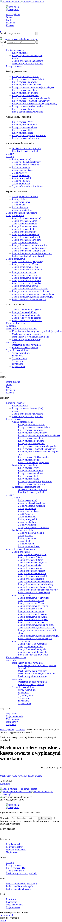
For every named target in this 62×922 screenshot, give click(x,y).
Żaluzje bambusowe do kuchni (26, 280)
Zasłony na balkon (21, 181)
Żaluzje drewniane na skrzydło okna (29, 250)
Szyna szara (17, 361)
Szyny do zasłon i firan (17, 350)
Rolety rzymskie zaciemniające (26, 84)
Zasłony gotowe (19, 172)
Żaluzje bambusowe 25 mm (25, 264)
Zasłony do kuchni (21, 183)
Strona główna (13, 14)
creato (3, 920)
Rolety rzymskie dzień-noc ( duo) (28, 79)
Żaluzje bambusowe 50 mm (25, 267)
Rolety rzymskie (20, 52)
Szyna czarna (18, 366)
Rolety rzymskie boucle (23, 109)
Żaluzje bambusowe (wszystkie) (27, 261)
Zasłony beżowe (20, 207)
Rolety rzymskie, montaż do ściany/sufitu (31, 98)
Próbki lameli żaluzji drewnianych (28, 256)
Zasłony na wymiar (21, 167)
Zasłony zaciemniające (23, 170)
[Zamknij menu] (1, 372)
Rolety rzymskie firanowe (24, 124)
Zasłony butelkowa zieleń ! (25, 196)
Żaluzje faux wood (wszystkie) (26, 309)
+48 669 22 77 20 (11, 1)
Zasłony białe (18, 204)
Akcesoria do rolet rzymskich (26, 487)
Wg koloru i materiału (22, 530)
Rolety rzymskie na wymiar (25, 82)
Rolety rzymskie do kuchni (25, 92)
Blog (8, 20)
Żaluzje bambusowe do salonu (26, 277)
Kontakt (10, 25)
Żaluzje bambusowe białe (24, 272)
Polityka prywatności (16, 849)
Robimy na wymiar (15, 50)
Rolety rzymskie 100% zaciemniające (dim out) (34, 103)
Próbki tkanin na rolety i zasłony (21, 883)
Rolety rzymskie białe (22, 130)
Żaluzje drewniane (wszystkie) (26, 218)
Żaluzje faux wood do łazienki (26, 317)
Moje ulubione (13, 719)
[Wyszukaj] (37, 33)
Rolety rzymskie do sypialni (25, 95)
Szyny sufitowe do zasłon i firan (27, 186)
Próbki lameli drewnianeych (19, 886)
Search (3, 33)
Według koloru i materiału (24, 465)
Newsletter (5, 818)
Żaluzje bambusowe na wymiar (27, 269)
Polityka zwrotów (14, 847)
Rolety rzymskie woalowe (24, 127)
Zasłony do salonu (20, 175)
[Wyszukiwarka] (0, 30)
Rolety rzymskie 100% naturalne (27, 106)
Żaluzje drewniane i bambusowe (27, 61)
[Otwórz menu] (1, 37)
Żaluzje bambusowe (15, 258)
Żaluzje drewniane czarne (24, 231)
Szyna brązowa (19, 358)
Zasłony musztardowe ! (23, 210)
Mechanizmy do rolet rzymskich (27, 63)
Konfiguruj (5, 783)
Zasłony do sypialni (21, 178)
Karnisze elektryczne (16, 323)
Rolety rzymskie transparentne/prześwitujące (33, 87)
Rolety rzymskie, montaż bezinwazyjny (31, 101)
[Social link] (12, 804)
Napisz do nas (12, 852)
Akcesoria (11, 326)
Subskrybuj (45, 818)
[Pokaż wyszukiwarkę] (37, 42)
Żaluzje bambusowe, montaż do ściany (30, 291)
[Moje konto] (0, 45)
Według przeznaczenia (22, 422)
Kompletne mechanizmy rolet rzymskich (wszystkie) (37, 331)
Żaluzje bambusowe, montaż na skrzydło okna (34, 294)
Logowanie (11, 902)
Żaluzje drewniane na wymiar (26, 226)
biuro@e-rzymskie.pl (33, 1)
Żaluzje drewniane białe (23, 229)
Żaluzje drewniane (15, 215)
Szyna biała (17, 355)
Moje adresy (12, 721)
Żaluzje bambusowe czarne (25, 275)
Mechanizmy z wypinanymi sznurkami (30, 336)
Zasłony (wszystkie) (21, 159)
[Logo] (18, 39)
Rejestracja (11, 899)
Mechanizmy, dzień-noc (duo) (26, 339)
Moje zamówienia (14, 716)
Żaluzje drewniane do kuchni (26, 237)
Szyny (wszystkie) (20, 353)
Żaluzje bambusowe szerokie (26, 286)
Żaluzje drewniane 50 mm (24, 223)
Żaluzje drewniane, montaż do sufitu (29, 245)
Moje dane (11, 724)
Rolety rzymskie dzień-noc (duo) (27, 55)
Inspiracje (10, 22)
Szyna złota (17, 363)
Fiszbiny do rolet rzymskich (25, 151)
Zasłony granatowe (21, 202)
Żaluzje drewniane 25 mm (24, 221)
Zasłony (16, 58)
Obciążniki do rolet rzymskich (26, 148)
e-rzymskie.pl (6, 915)
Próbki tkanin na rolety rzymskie (27, 111)
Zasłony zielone (19, 199)
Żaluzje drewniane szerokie (25, 242)
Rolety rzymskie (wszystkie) (25, 76)
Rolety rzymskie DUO (17, 868)
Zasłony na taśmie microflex (25, 164)
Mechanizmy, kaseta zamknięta (27, 334)
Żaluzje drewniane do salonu (25, 234)
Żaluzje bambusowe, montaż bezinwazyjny (32, 296)
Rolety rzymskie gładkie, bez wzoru (29, 135)
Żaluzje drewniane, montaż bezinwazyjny (32, 253)
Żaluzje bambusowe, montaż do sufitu (30, 288)
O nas (9, 17)
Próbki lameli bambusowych (19, 889)
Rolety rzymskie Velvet (23, 122)
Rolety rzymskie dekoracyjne (26, 138)
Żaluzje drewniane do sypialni (26, 240)
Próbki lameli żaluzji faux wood (27, 320)
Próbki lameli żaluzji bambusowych (29, 299)
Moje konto (11, 713)
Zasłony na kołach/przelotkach (26, 162)
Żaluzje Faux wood (21, 641)
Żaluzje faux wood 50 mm (24, 312)
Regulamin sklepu (14, 844)
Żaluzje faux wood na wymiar (26, 315)
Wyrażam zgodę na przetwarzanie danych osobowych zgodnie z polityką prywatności (30, 822)
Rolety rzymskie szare (22, 132)
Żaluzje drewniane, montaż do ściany (29, 248)
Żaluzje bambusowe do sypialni (27, 283)
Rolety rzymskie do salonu (24, 90)
